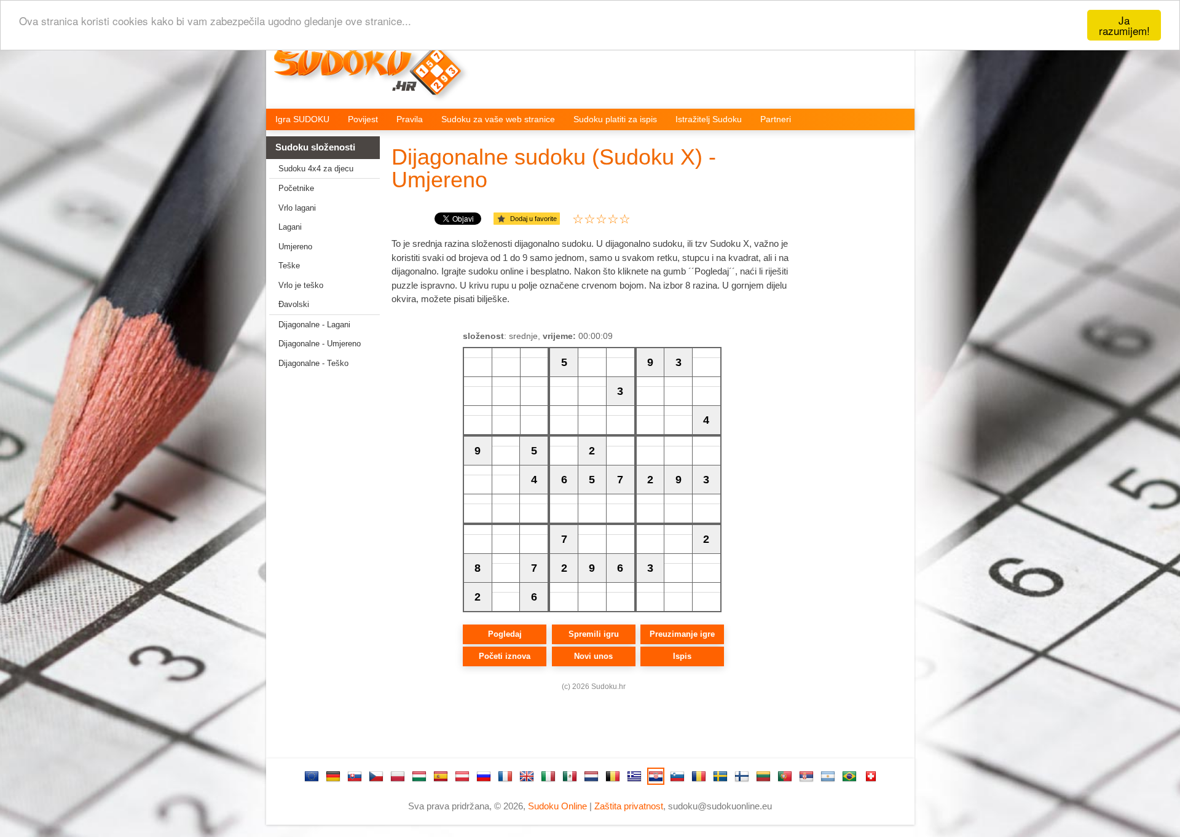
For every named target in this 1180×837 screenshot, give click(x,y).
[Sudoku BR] (849, 776)
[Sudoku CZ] (376, 776)
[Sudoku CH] (870, 776)
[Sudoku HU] (419, 776)
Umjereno (295, 246)
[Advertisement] (318, 569)
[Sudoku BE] (612, 776)
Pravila (409, 119)
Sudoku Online (557, 806)
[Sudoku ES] (440, 776)
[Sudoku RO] (698, 776)
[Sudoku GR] (634, 776)
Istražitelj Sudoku (708, 119)
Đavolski (293, 304)
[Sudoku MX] (569, 776)
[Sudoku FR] (505, 776)
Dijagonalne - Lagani (314, 324)
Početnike (296, 188)
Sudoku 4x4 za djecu (315, 168)
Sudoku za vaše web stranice (498, 119)
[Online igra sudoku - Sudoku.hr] (375, 77)
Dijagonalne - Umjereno (319, 343)
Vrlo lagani (297, 207)
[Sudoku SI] (677, 776)
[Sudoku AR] (827, 776)
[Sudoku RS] (806, 776)
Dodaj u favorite (533, 218)
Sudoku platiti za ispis (615, 119)
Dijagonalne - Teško (313, 363)
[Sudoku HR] (655, 776)
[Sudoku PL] (397, 776)
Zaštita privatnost (628, 806)
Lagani (290, 227)
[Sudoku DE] (333, 776)
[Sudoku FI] (741, 776)
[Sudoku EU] (311, 776)
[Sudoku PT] (784, 776)
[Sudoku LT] (763, 776)
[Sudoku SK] (354, 776)
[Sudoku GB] (526, 776)
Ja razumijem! (1124, 25)
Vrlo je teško (300, 285)
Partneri (775, 119)
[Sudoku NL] (591, 776)
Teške (289, 265)
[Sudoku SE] (720, 776)
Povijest (363, 119)
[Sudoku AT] (462, 776)
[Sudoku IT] (548, 776)
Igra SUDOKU (302, 119)
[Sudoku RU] (483, 776)
